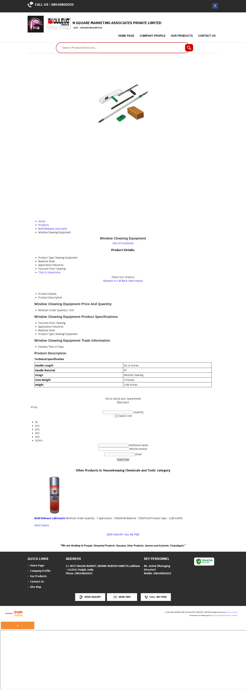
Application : (112, 518)
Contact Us (207, 35)
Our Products (182, 35)
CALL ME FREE (132, 534)
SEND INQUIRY (114, 534)
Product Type (46, 334)
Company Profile (153, 35)
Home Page (126, 35)
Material (43, 330)
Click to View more (49, 272)
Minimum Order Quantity (52, 310)
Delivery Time (46, 346)
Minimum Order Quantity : (82, 518)
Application (45, 326)
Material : (138, 518)
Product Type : (167, 518)
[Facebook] (215, 7)
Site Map (35, 587)
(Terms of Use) (231, 612)
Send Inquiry (135, 280)
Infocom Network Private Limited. (224, 615)
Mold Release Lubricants (49, 518)
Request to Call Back (115, 280)
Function (43, 323)
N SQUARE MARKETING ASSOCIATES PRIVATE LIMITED (117, 25)
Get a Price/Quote (123, 243)
